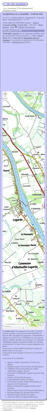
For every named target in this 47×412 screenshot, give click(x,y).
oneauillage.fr (15, 4)
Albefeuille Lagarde (14, 19)
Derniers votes (9, 10)
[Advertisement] (23, 68)
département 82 (30, 17)
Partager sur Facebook (26, 27)
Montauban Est (18, 42)
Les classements (10, 8)
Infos (12, 27)
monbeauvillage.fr (18, 17)
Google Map (22, 25)
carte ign (28, 404)
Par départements (25, 8)
